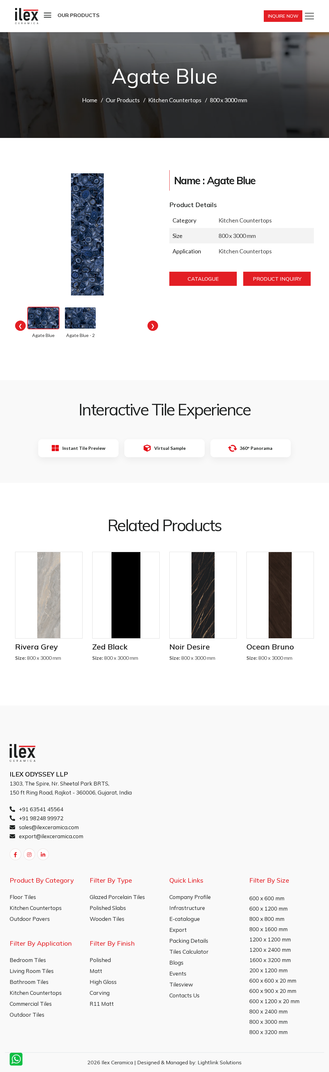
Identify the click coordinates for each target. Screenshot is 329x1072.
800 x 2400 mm (268, 1011)
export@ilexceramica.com (50, 836)
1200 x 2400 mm (270, 949)
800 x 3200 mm (268, 1032)
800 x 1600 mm (268, 929)
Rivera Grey (36, 646)
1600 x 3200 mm (270, 960)
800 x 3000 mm (268, 1021)
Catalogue (203, 279)
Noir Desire (189, 646)
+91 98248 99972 (40, 818)
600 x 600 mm (266, 898)
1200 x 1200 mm (270, 939)
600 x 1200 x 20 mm (274, 1001)
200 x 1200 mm (268, 970)
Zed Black (110, 646)
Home (89, 100)
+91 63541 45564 (40, 809)
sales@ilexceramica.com (48, 827)
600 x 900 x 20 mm (272, 990)
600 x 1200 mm (268, 908)
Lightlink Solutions (220, 1062)
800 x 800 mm (266, 918)
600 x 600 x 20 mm (272, 980)
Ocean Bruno (270, 646)
